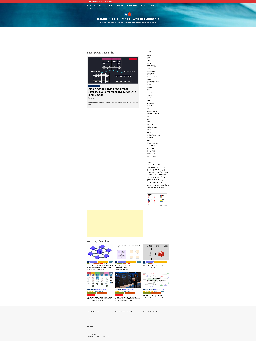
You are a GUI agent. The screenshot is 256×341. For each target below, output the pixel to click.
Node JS (149, 121)
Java (154, 177)
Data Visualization (152, 76)
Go (153, 174)
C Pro (148, 60)
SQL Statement (151, 148)
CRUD (163, 169)
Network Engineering (152, 111)
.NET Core (149, 164)
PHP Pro (149, 132)
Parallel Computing (152, 127)
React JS (149, 139)
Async (160, 164)
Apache (149, 57)
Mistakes (149, 182)
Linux (142, 5)
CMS (148, 68)
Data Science (99, 8)
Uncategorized (151, 153)
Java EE (158, 177)
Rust (148, 142)
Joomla (149, 97)
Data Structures (91, 5)
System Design (151, 150)
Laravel (158, 179)
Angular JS (150, 55)
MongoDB (149, 105)
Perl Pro (149, 129)
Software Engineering (152, 147)
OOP (168, 184)
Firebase (149, 87)
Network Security (151, 115)
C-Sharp (149, 169)
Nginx (148, 119)
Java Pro (149, 94)
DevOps (149, 79)
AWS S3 (161, 166)
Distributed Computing (153, 81)
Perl (154, 186)
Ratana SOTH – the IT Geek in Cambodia (128, 19)
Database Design (152, 171)
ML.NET (154, 182)
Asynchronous (151, 166)
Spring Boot (150, 187)
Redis (148, 140)
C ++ (148, 59)
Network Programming (153, 113)
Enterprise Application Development (157, 86)
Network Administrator (153, 110)
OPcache (149, 186)
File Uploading (164, 172)
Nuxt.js (149, 126)
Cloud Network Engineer (153, 67)
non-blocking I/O (157, 184)
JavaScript (150, 95)
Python (167, 186)
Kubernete (150, 99)
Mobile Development (132, 5)
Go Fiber (149, 176)
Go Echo (163, 174)
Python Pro (150, 137)
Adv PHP (155, 164)
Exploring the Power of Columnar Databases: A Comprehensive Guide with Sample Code (112, 91)
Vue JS (149, 155)
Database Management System (94, 85)
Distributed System (152, 83)
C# (148, 62)
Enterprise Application (153, 172)
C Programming (157, 169)
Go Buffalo (158, 174)
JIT (154, 179)
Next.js (149, 116)
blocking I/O (158, 167)
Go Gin (149, 89)
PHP (148, 131)
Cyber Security (151, 71)
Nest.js (149, 108)
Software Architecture (153, 143)
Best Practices (151, 167)
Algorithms (150, 54)
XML (164, 187)
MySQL (149, 107)
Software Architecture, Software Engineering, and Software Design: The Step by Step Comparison (156, 297)
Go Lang (149, 91)
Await (156, 166)
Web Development (119, 5)
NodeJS (149, 123)
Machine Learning (151, 102)
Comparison (150, 70)
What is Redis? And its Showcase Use (154, 266)
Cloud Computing (151, 5)
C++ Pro (149, 63)
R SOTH (102, 269)
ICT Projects (90, 8)
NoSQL (164, 184)
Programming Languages (153, 135)
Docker (149, 84)
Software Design (151, 145)
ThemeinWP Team (105, 336)
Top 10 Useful (118, 8)
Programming (100, 5)
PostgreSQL (150, 134)
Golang (164, 176)
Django (160, 171)
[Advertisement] (128, 37)
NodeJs (149, 184)
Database (109, 5)
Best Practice (126, 8)
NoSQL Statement (152, 124)
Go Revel (149, 177)
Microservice (150, 103)
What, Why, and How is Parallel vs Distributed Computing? (125, 266)
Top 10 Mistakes (109, 8)
